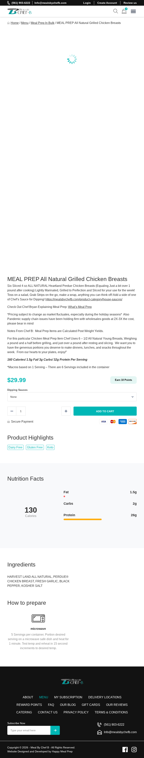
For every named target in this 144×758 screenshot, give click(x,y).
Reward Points (29, 704)
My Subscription (68, 697)
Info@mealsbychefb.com (50, 2)
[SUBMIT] (55, 730)
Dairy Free (15, 447)
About (28, 697)
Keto (50, 447)
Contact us (48, 712)
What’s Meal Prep (80, 306)
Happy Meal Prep (62, 751)
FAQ (51, 704)
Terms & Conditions (111, 712)
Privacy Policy (76, 712)
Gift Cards (91, 704)
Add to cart (105, 411)
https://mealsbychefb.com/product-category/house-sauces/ (83, 299)
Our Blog (68, 704)
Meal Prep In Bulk (42, 22)
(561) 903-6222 (21, 2)
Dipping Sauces (17, 389)
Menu (24, 22)
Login (87, 2)
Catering (24, 712)
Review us (130, 2)
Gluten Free (35, 447)
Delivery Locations (105, 697)
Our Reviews (117, 704)
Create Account (107, 2)
